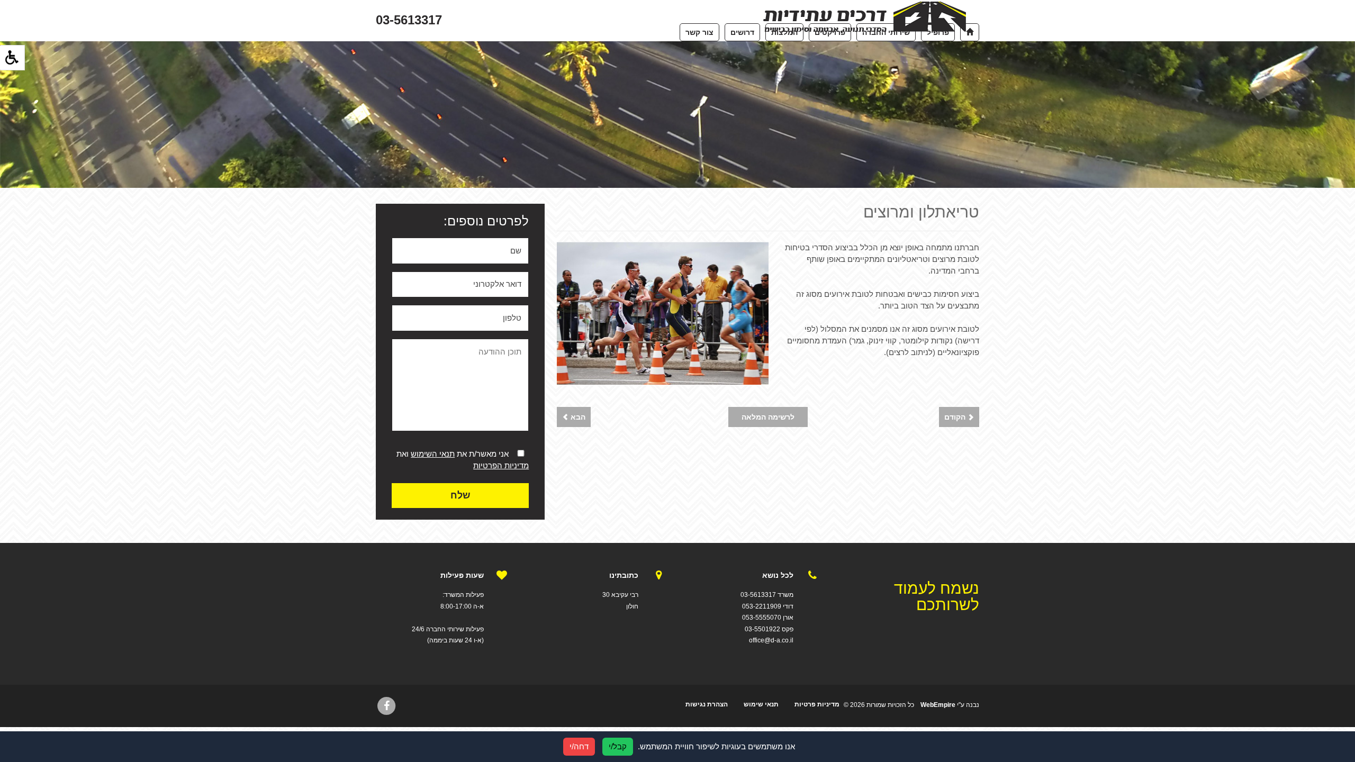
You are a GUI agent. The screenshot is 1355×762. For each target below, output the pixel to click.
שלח (460, 495)
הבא (576, 417)
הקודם (956, 417)
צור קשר (699, 32)
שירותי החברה (886, 32)
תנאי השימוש (433, 453)
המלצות (784, 32)
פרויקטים (830, 32)
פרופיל (938, 32)
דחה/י (579, 746)
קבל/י (618, 746)
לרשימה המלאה (768, 417)
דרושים (742, 32)
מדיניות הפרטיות (501, 465)
